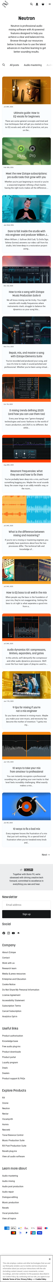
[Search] (31, 4)
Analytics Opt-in (9, 1016)
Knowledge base (10, 1041)
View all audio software (13, 1156)
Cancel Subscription (11, 1011)
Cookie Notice (8, 984)
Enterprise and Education (14, 979)
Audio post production (12, 1186)
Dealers (5, 1073)
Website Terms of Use (11, 1279)
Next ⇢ (46, 854)
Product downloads (11, 1052)
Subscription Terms (11, 1005)
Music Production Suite (13, 1140)
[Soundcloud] (18, 933)
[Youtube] (13, 933)
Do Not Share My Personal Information (20, 989)
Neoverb (6, 1129)
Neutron (6, 1108)
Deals (5, 1068)
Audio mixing (8, 1181)
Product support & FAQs (13, 1078)
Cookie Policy (41, 1279)
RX (3, 1097)
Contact (6, 957)
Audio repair (8, 1191)
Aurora (5, 1124)
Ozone (5, 1103)
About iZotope (9, 952)
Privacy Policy (26, 1279)
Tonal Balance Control (12, 1135)
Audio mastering (33, 65)
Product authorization (12, 1035)
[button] (3, 65)
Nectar (5, 1113)
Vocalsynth (7, 1119)
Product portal (9, 1057)
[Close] (50, 1259)
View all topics (9, 1218)
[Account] (37, 4)
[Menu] (50, 4)
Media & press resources (14, 973)
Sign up (27, 914)
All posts (14, 65)
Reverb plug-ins (9, 1151)
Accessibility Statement (13, 1000)
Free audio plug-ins (11, 1046)
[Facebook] (3, 933)
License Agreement (11, 995)
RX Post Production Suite (14, 1145)
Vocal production (10, 1213)
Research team (9, 968)
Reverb (5, 1208)
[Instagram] (8, 933)
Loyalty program (10, 1062)
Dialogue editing (10, 1197)
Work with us (8, 963)
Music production (10, 1202)
